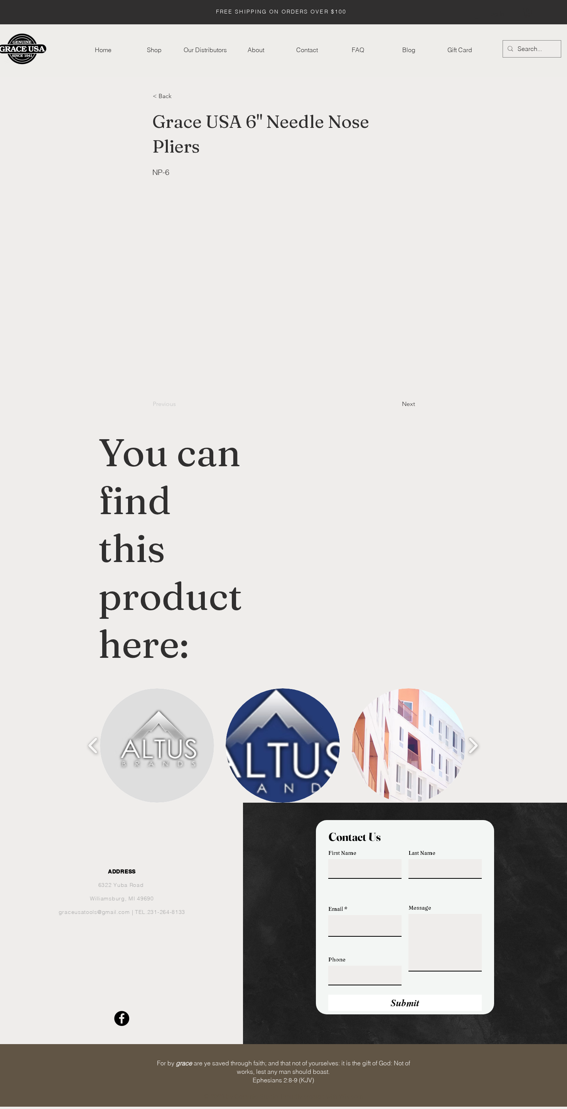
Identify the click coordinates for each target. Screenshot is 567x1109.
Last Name (421, 853)
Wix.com (351, 1096)
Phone (337, 959)
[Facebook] (121, 1018)
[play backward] (93, 745)
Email (335, 909)
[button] (527, 13)
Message (419, 907)
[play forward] (473, 745)
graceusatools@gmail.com (94, 912)
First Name (342, 853)
